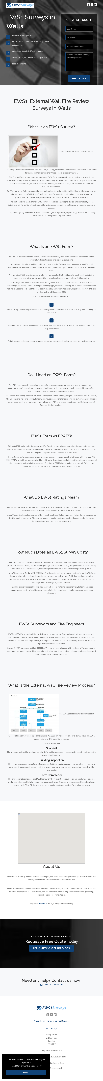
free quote (42, 903)
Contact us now (53, 985)
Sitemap (66, 1021)
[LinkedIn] (55, 1015)
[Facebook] (47, 1015)
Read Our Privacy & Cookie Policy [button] (26, 1066)
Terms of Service (54, 1021)
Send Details (79, 78)
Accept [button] (26, 1072)
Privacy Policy (39, 1021)
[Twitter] (51, 1015)
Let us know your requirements (51, 948)
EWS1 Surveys (51, 1028)
